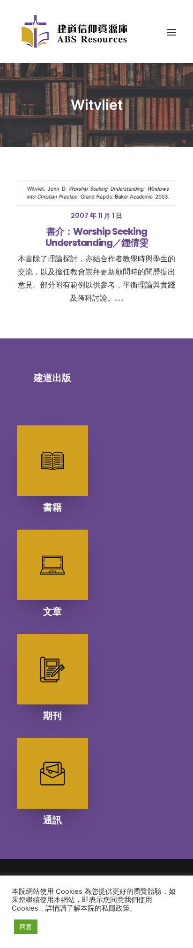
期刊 (52, 715)
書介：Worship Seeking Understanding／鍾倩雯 (96, 237)
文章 (52, 611)
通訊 (52, 820)
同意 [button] (26, 926)
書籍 (52, 507)
